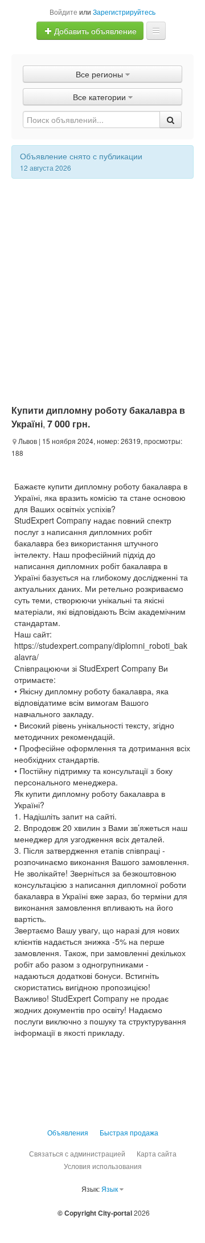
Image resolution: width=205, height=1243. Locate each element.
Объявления (67, 1132)
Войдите (63, 12)
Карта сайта (157, 1153)
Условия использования (103, 1166)
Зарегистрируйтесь (124, 12)
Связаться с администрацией (77, 1153)
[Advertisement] (102, 286)
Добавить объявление (94, 30)
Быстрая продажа (129, 1132)
